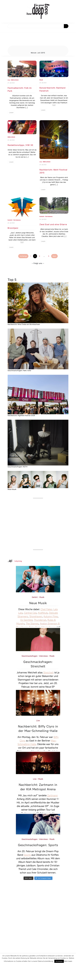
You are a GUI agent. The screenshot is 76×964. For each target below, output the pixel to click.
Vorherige (23, 256)
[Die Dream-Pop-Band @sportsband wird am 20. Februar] (38, 844)
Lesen (11, 112)
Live (9, 80)
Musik (41, 80)
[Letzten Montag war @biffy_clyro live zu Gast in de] (38, 720)
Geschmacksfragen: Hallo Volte (19, 370)
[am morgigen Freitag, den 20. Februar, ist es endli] (38, 658)
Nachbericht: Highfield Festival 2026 (21, 415)
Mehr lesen (68, 961)
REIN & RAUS (15, 80)
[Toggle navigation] (4, 30)
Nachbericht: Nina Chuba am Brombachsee (24, 324)
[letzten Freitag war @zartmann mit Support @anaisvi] (38, 782)
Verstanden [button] (59, 961)
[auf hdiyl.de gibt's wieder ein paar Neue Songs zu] (38, 596)
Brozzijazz (13, 228)
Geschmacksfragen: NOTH (17, 467)
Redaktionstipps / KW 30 (20, 145)
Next (54, 256)
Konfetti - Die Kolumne (14, 220)
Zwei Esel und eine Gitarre (53, 224)
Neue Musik (12, 489)
